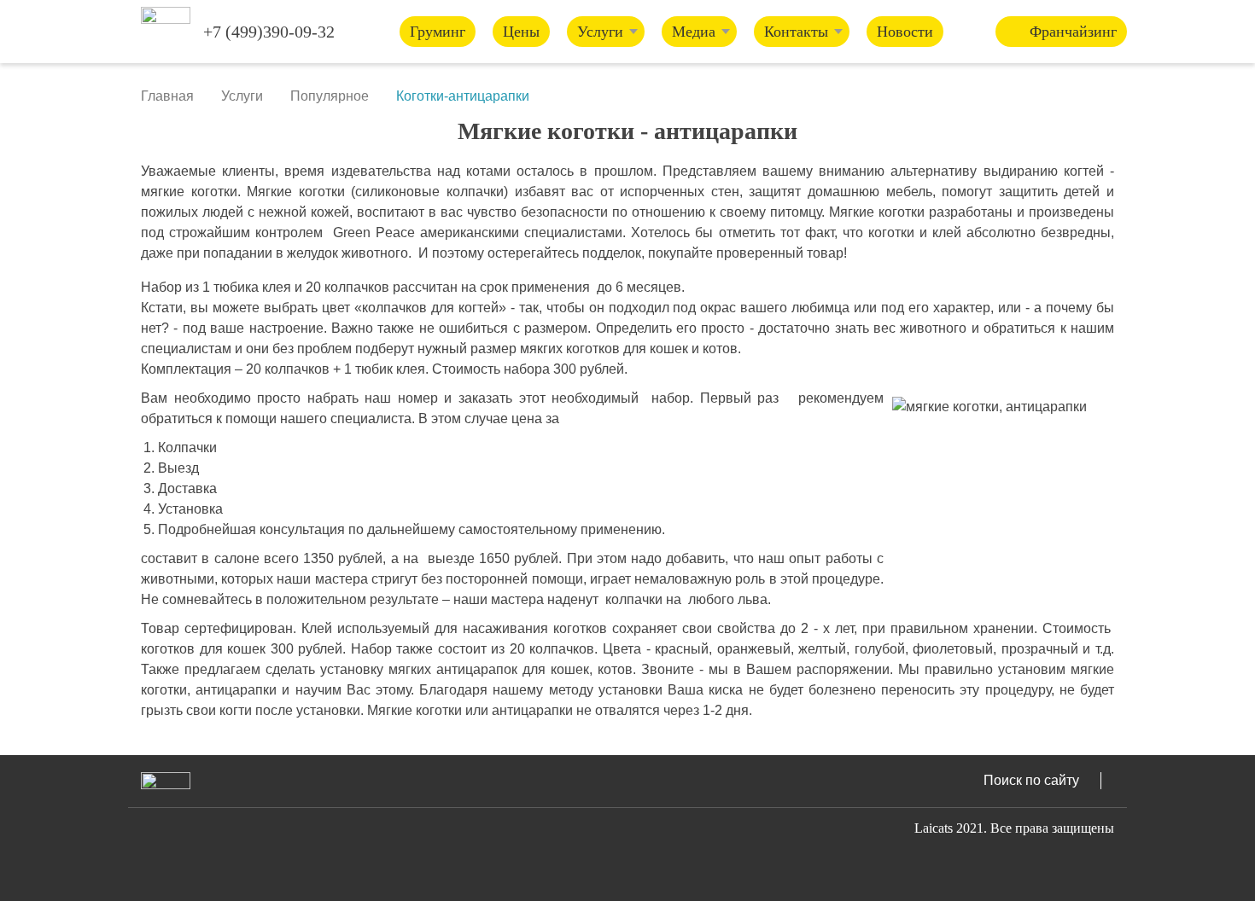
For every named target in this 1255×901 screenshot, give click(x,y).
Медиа (693, 31)
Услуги (600, 31)
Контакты (796, 31)
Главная (167, 96)
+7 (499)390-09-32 (269, 31)
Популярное (329, 96)
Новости (905, 31)
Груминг (437, 31)
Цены (521, 31)
